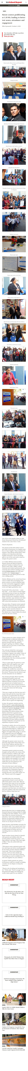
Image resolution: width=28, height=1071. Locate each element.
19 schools (16, 708)
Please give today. (8, 36)
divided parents (10, 571)
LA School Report (14, 2)
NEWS (4, 11)
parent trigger (15, 573)
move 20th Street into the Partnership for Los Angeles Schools (13, 705)
